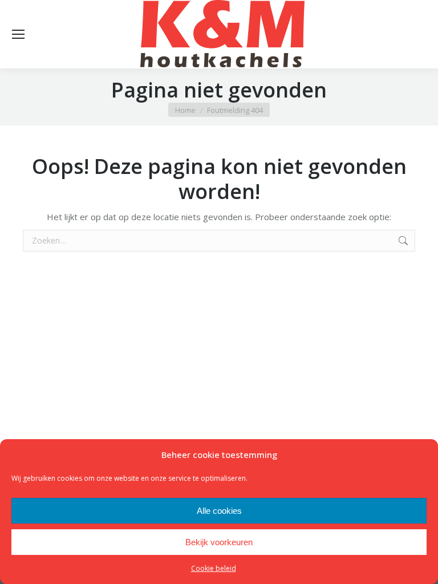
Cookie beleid (213, 568)
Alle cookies (219, 511)
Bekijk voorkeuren (219, 542)
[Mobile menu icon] (18, 34)
